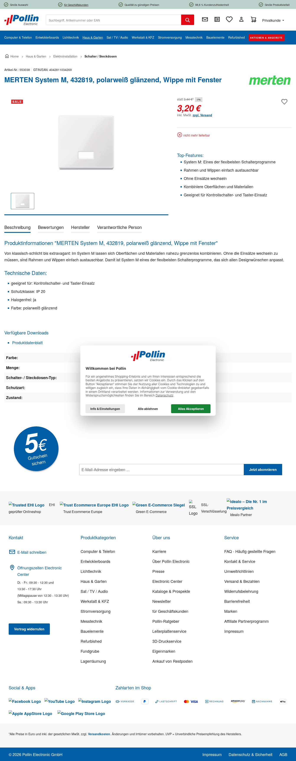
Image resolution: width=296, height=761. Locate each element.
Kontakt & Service (239, 561)
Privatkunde (271, 20)
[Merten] (270, 81)
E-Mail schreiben (31, 552)
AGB (283, 754)
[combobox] (113, 20)
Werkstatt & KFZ (95, 601)
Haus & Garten (94, 581)
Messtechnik (91, 621)
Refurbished (91, 641)
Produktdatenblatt (27, 342)
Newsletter (161, 601)
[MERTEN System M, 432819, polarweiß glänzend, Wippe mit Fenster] (86, 143)
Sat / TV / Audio (94, 591)
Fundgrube (90, 651)
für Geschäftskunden (170, 611)
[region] (86, 155)
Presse (158, 571)
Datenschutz (107, 479)
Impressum (234, 631)
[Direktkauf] (217, 19)
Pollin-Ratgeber (165, 621)
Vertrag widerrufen (29, 628)
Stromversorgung (96, 611)
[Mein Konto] (241, 19)
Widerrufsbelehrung (241, 591)
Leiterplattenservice (169, 631)
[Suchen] (187, 20)
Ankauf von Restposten (172, 661)
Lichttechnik (91, 571)
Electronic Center (167, 581)
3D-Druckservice (166, 641)
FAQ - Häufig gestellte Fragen (249, 551)
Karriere (159, 551)
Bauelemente (92, 631)
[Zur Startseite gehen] (21, 19)
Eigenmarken (163, 651)
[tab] (17, 228)
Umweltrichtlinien (239, 571)
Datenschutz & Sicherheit (250, 754)
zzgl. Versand (202, 115)
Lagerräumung (93, 661)
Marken (230, 611)
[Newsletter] (205, 19)
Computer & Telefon (98, 551)
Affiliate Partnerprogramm (246, 621)
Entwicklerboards (95, 561)
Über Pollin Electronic (171, 561)
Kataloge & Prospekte (171, 591)
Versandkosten (99, 734)
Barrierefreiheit (237, 601)
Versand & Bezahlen (242, 581)
